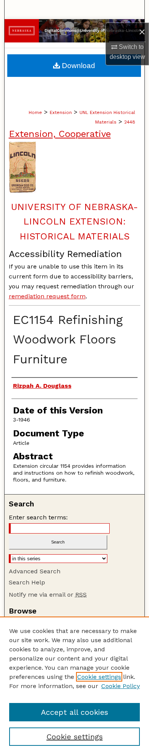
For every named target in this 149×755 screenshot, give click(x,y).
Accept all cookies (74, 712)
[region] (74, 686)
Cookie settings (99, 676)
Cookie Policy (120, 686)
